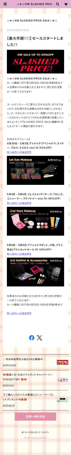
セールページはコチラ (19, 152)
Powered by (31, 437)
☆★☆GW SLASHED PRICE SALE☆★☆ (32, 20)
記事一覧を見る (35, 416)
